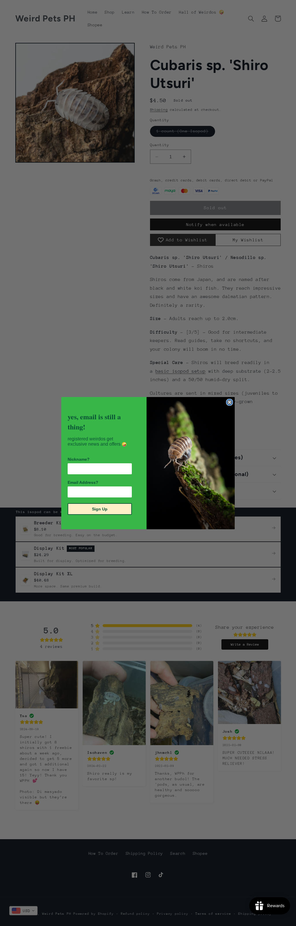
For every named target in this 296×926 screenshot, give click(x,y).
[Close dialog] (229, 402)
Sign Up (100, 509)
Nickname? (79, 459)
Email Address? (83, 482)
